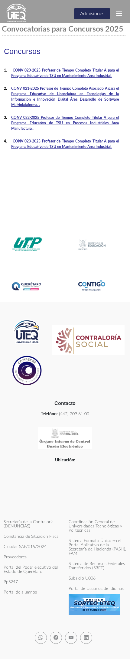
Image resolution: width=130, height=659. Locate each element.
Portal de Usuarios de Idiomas (96, 589)
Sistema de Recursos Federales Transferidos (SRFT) (97, 566)
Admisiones (92, 13)
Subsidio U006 (82, 578)
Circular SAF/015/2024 (25, 547)
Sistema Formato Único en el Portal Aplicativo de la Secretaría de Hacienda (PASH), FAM (97, 547)
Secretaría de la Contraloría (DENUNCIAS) (29, 524)
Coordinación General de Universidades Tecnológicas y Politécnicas (95, 526)
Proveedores (15, 557)
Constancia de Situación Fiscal (32, 536)
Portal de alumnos (20, 592)
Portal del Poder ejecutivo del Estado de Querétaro (31, 569)
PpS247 (11, 582)
